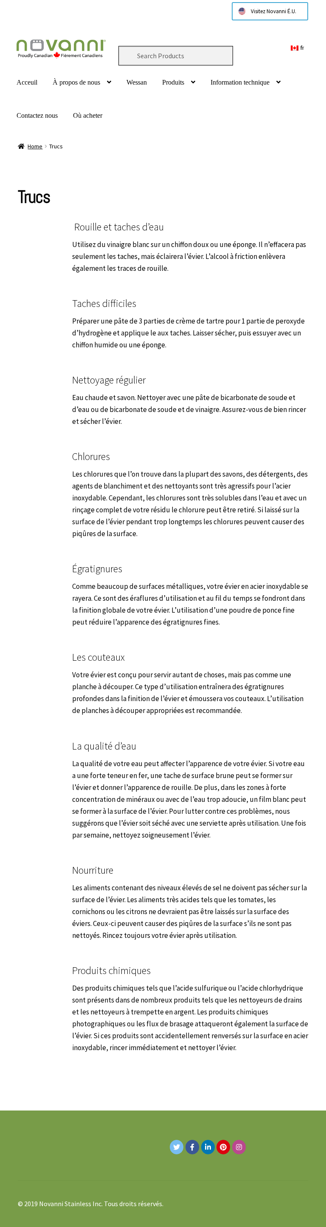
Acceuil (27, 82)
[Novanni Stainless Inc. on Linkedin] (208, 1147)
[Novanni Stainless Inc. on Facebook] (192, 1147)
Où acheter (87, 115)
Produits (173, 82)
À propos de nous (76, 82)
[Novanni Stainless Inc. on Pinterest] (223, 1147)
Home (35, 146)
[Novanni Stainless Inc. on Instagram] (239, 1147)
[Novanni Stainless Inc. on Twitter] (176, 1147)
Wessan (136, 82)
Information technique (240, 82)
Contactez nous (37, 115)
